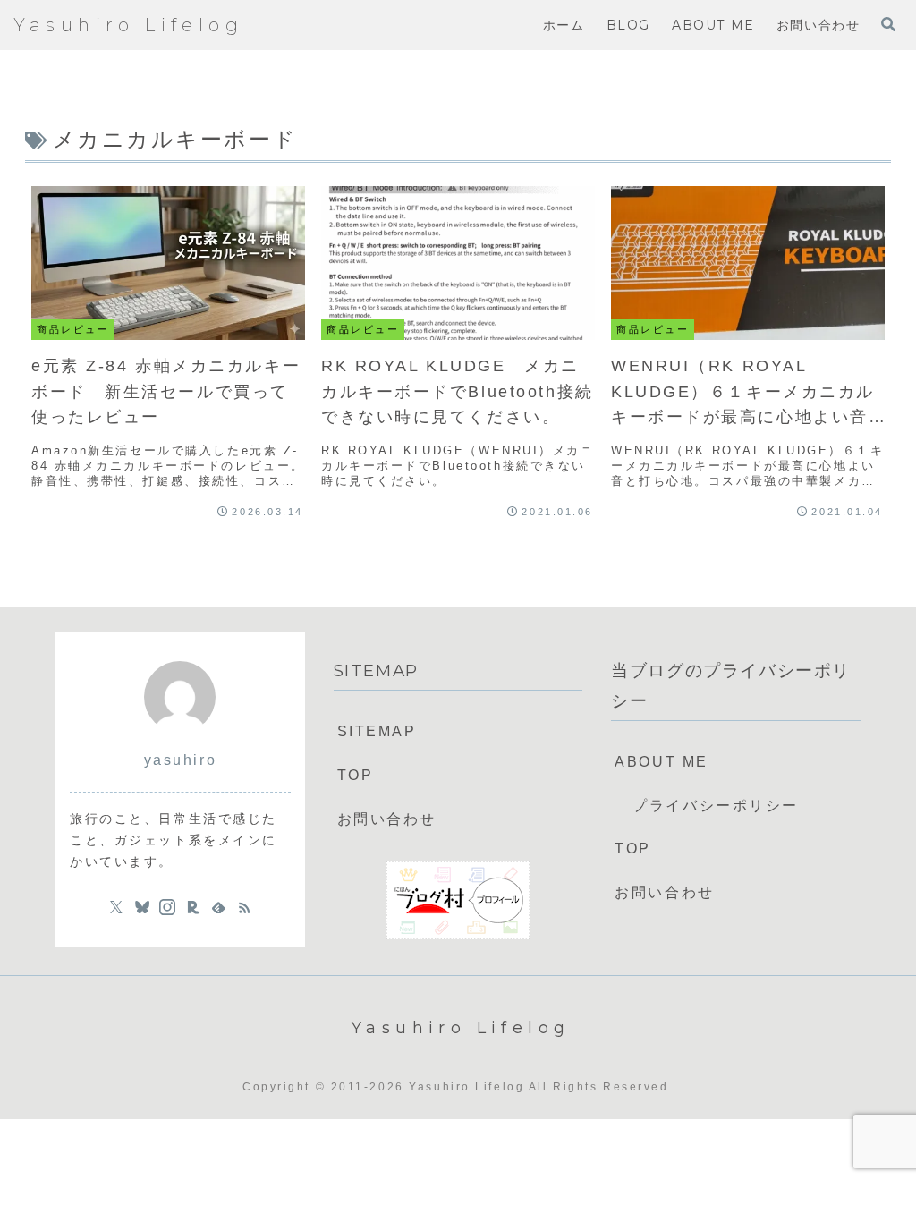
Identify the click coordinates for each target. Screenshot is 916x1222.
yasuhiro (180, 760)
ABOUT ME (661, 761)
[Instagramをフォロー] (167, 907)
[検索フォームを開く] (888, 24)
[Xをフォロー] (116, 907)
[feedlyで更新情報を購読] (218, 907)
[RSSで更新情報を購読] (244, 907)
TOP (355, 775)
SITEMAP (377, 731)
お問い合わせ (387, 819)
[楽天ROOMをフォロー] (193, 907)
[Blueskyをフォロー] (142, 907)
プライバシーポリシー (715, 805)
